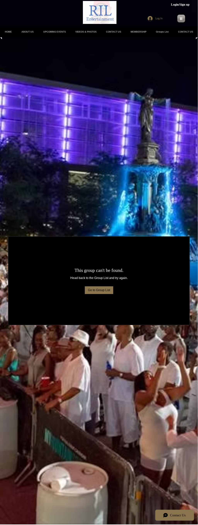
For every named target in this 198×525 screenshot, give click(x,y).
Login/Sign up (180, 4)
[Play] (181, 18)
